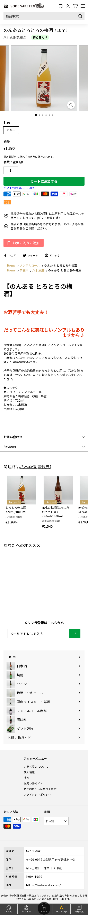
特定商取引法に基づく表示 (40, 789)
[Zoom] (71, 105)
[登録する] (74, 633)
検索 (26, 778)
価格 (6, 141)
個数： (13, 162)
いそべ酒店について (36, 766)
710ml (11, 130)
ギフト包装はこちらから (19, 188)
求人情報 (29, 772)
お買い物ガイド (33, 783)
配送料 (13, 156)
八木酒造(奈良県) (14, 37)
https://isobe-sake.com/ (43, 885)
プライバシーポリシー (37, 794)
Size (6, 122)
